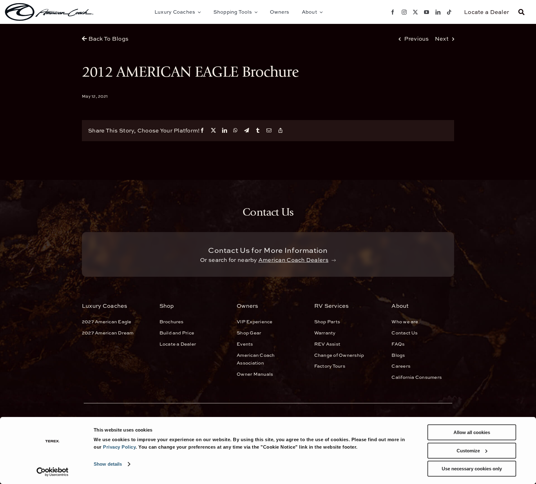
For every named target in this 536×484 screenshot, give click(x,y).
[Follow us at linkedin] (438, 12)
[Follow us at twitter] (415, 12)
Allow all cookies (471, 432)
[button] (521, 12)
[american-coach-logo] (49, 12)
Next (442, 39)
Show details (108, 464)
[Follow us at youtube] (426, 12)
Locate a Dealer (486, 12)
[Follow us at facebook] (392, 12)
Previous (416, 39)
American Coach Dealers (293, 260)
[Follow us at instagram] (404, 12)
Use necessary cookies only (472, 468)
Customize (468, 450)
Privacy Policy (119, 447)
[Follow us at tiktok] (449, 12)
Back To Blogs (107, 39)
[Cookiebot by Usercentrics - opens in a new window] (52, 472)
